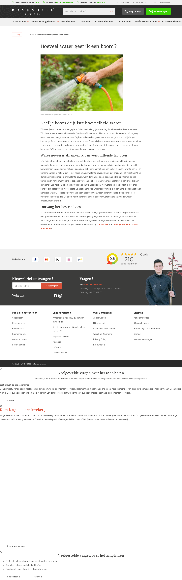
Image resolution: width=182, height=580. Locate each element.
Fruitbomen (19, 22)
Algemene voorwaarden (104, 328)
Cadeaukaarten (60, 352)
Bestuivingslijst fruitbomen (147, 328)
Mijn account (165, 2)
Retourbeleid (99, 344)
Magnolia (57, 341)
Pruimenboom (19, 333)
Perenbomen (18, 328)
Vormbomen (68, 22)
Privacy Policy (99, 339)
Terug (17, 34)
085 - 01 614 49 (90, 284)
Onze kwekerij (99, 317)
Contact (137, 333)
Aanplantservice (141, 317)
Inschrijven (53, 285)
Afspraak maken (123, 2)
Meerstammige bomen (43, 22)
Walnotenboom (19, 339)
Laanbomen (124, 22)
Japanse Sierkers (61, 336)
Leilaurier (57, 347)
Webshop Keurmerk (102, 333)
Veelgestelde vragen (141, 2)
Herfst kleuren (18, 344)
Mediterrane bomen (146, 22)
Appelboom (17, 317)
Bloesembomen (104, 22)
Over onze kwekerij (16, 546)
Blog (154, 2)
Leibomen (85, 22)
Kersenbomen (18, 323)
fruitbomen (102, 224)
